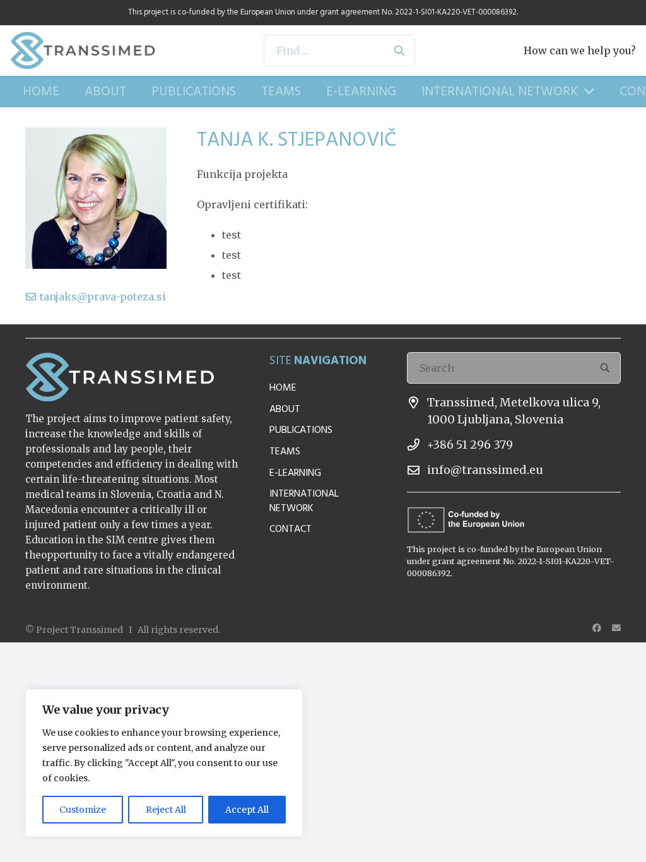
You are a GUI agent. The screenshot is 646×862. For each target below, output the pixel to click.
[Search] (399, 50)
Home (283, 387)
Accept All (247, 809)
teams (284, 451)
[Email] (616, 627)
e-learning (295, 472)
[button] (586, 91)
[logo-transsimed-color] (82, 50)
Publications (300, 430)
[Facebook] (596, 627)
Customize (82, 809)
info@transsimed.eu (485, 470)
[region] (164, 763)
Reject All (166, 809)
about (284, 409)
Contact (290, 529)
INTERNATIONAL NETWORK (304, 500)
